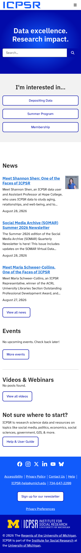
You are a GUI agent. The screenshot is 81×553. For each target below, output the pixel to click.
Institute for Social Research (53, 540)
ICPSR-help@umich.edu (28, 483)
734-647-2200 (60, 483)
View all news (16, 312)
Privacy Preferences (40, 509)
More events (16, 354)
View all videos (17, 396)
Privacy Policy (35, 476)
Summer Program (40, 114)
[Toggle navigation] (75, 5)
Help (71, 476)
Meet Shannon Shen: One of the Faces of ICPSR (31, 181)
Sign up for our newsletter (40, 496)
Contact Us (57, 476)
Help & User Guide (20, 441)
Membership (40, 127)
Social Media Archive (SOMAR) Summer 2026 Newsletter (30, 225)
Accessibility (13, 476)
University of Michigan (24, 545)
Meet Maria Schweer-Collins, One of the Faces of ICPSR (28, 269)
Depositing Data (40, 100)
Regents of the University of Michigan (48, 535)
